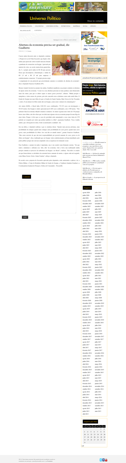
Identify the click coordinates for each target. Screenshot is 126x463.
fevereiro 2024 (87, 234)
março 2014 (98, 397)
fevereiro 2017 (87, 350)
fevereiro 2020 (87, 300)
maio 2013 (98, 411)
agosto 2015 (86, 375)
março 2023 (98, 248)
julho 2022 (98, 259)
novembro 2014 (99, 386)
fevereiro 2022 (87, 267)
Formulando (50, 461)
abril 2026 (86, 198)
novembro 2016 (99, 353)
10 (85, 434)
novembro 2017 (99, 336)
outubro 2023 (86, 239)
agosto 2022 (86, 259)
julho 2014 (98, 392)
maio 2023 (98, 245)
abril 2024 (86, 231)
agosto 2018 (86, 325)
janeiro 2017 (98, 350)
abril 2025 (86, 215)
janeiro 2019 (98, 317)
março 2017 (98, 347)
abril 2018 (86, 331)
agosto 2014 (86, 392)
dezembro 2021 (87, 270)
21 (98, 437)
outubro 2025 (86, 206)
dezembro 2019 (87, 303)
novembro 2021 (99, 270)
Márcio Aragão (87, 177)
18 (88, 437)
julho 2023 (98, 242)
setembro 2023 (99, 239)
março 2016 (98, 364)
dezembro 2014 (87, 386)
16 (104, 434)
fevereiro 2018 (87, 334)
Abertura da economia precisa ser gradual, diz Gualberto (44, 46)
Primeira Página (26, 26)
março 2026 (98, 198)
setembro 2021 (99, 273)
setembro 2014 (99, 389)
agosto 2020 (86, 292)
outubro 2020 (86, 289)
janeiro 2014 (98, 400)
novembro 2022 (99, 253)
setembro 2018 (99, 322)
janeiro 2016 (98, 367)
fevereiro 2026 (87, 201)
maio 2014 (98, 394)
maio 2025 (98, 212)
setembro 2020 (99, 289)
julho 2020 (98, 292)
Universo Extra (52, 26)
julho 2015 (98, 375)
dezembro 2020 (87, 287)
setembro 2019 (99, 306)
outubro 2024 (86, 223)
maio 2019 (98, 311)
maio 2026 (98, 195)
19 (91, 437)
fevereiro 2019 (87, 317)
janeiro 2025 (98, 217)
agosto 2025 (86, 209)
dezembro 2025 (87, 203)
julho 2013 (98, 408)
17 (85, 437)
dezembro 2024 (87, 220)
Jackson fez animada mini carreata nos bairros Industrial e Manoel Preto (94, 155)
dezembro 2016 (87, 353)
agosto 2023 (86, 242)
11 (88, 434)
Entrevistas (65, 26)
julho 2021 (98, 275)
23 (104, 437)
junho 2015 (86, 378)
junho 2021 (86, 278)
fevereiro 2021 (87, 284)
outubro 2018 (86, 322)
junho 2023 (86, 245)
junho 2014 (86, 394)
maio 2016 (98, 361)
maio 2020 (98, 295)
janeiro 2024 (98, 234)
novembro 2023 (99, 237)
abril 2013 (86, 414)
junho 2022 (86, 262)
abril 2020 (86, 298)
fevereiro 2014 (87, 400)
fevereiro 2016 (87, 367)
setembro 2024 (99, 223)
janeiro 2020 (98, 300)
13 (94, 434)
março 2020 (98, 298)
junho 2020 (86, 295)
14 (98, 434)
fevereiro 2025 (87, 217)
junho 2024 (86, 228)
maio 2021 (98, 278)
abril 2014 (86, 397)
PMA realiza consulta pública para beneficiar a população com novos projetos (94, 162)
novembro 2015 (99, 370)
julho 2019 (98, 309)
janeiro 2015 (98, 383)
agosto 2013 (86, 408)
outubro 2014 (86, 389)
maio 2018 (98, 328)
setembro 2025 (99, 206)
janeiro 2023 (98, 251)
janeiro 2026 (98, 201)
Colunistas (39, 26)
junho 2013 (86, 411)
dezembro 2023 (87, 237)
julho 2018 (98, 325)
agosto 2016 (86, 358)
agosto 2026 (86, 192)
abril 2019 (86, 314)
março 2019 (98, 314)
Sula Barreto (86, 153)
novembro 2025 (99, 203)
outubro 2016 (86, 356)
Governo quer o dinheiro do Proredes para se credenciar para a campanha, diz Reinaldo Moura (92, 171)
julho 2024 (98, 226)
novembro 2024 (99, 220)
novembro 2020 (99, 287)
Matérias (76, 26)
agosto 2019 (86, 309)
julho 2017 (98, 342)
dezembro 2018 (87, 320)
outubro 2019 (86, 306)
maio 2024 (98, 228)
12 (91, 434)
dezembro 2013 (87, 403)
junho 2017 (86, 345)
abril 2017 (86, 347)
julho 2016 (98, 358)
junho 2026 (86, 195)
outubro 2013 (86, 406)
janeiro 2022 (98, 267)
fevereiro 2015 (87, 383)
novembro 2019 (99, 303)
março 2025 (98, 215)
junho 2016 (86, 361)
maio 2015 (98, 378)
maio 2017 (98, 345)
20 (94, 437)
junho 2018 (86, 328)
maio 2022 (98, 262)
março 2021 (98, 281)
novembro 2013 (99, 403)
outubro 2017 (86, 339)
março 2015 (98, 381)
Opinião (93, 26)
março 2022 (98, 264)
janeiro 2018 (98, 334)
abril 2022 (86, 264)
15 (101, 434)
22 (101, 437)
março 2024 (98, 231)
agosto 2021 (86, 275)
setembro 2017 (99, 339)
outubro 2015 (86, 372)
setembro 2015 (99, 372)
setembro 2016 (99, 356)
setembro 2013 (99, 406)
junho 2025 (86, 212)
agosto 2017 (86, 342)
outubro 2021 (86, 273)
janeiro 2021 (98, 284)
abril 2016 (86, 364)
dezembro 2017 (87, 336)
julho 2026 (98, 192)
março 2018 (98, 331)
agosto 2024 (86, 226)
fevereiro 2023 (87, 251)
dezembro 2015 (87, 370)
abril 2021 (86, 281)
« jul (82, 446)
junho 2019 (86, 311)
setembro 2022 (99, 256)
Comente (29, 51)
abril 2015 (86, 381)
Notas (85, 26)
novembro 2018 (99, 320)
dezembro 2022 (87, 253)
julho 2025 (98, 209)
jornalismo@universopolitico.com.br (95, 78)
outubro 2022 (86, 256)
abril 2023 (86, 248)
